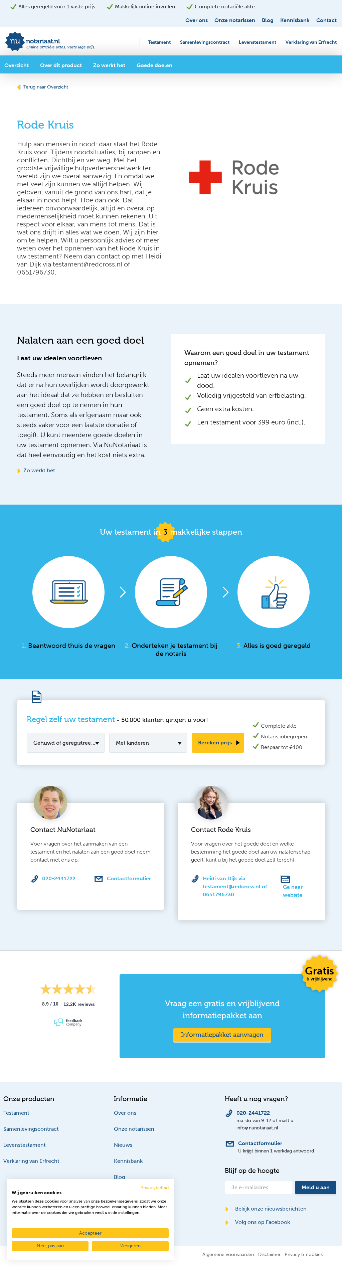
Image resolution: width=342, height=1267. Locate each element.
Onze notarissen (234, 20)
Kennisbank (295, 20)
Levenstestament (257, 42)
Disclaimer (269, 1254)
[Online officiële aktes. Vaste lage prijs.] (51, 41)
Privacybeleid (154, 1188)
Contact (326, 20)
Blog (268, 20)
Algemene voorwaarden (228, 1254)
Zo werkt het (39, 470)
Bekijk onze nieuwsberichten (270, 1209)
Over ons (196, 20)
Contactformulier (129, 878)
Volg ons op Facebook (262, 1222)
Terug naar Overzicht (45, 87)
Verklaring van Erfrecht (311, 42)
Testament (159, 42)
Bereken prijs (215, 742)
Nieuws (123, 1145)
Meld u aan (316, 1187)
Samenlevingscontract (204, 42)
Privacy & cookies (304, 1254)
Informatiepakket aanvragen (222, 1035)
